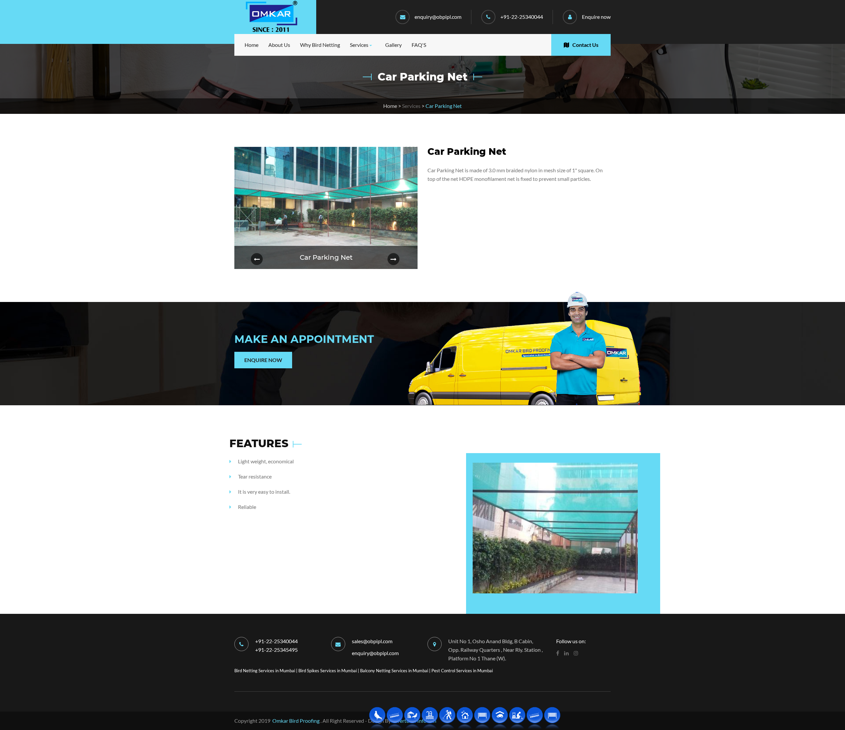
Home (390, 106)
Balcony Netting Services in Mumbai (394, 670)
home (251, 45)
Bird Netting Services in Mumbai (264, 670)
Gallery (393, 45)
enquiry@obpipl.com (438, 17)
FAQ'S (419, 45)
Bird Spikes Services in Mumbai (327, 670)
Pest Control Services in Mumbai (462, 670)
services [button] (359, 45)
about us (279, 45)
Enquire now (596, 17)
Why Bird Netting (320, 45)
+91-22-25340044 (521, 17)
